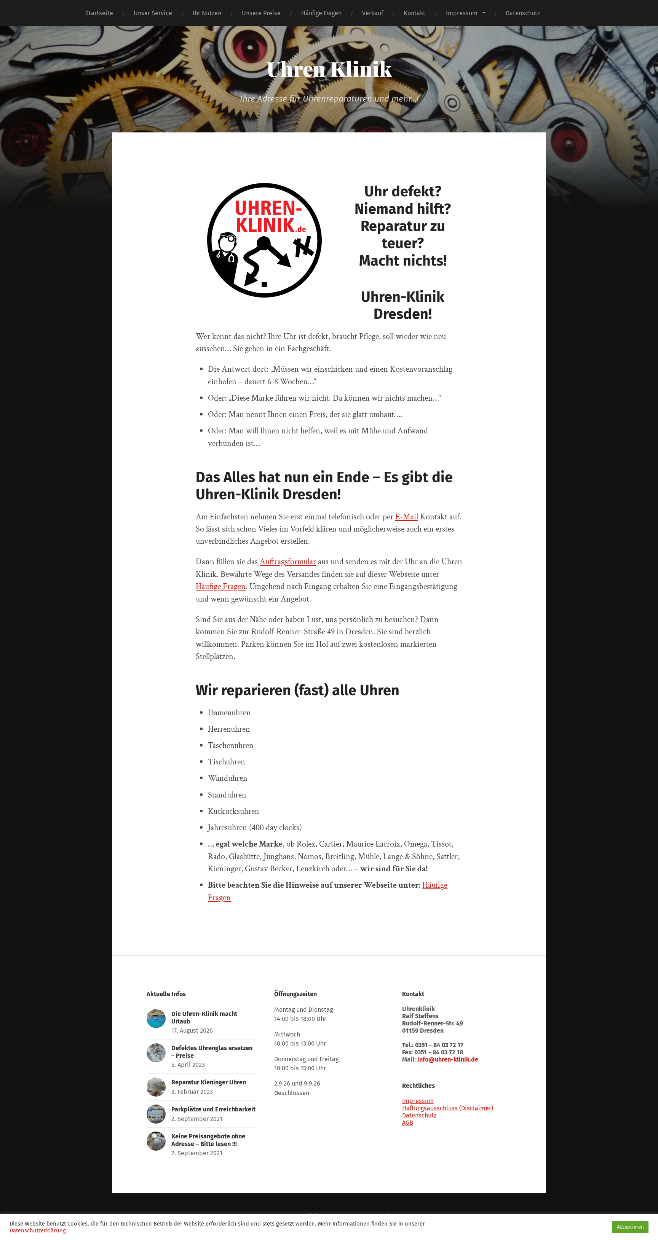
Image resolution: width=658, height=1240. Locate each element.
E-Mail (406, 516)
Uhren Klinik (329, 68)
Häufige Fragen (321, 13)
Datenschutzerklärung (38, 1230)
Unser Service (153, 13)
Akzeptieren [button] (630, 1227)
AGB (407, 1122)
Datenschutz (523, 13)
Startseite (99, 13)
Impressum (462, 13)
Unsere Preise (261, 13)
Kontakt (414, 13)
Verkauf (372, 13)
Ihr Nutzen (207, 13)
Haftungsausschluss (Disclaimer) (447, 1108)
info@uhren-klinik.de (447, 1059)
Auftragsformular (288, 561)
